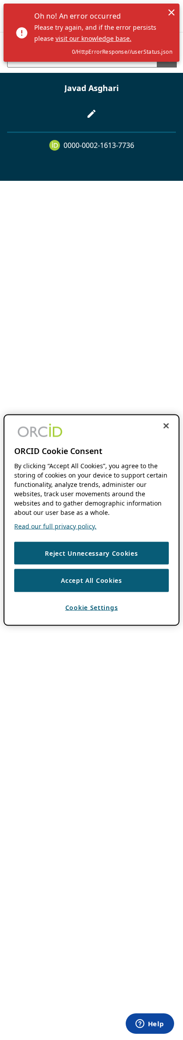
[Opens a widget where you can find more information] (149, 1024)
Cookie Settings (91, 607)
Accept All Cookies (91, 580)
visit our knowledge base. (93, 38)
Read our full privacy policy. (55, 526)
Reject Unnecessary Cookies (91, 553)
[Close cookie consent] (166, 425)
